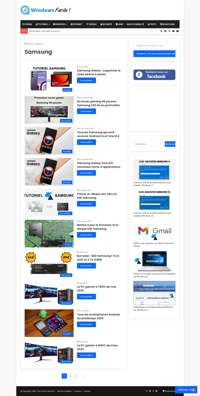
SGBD (120, 24)
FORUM (28, 24)
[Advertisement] (127, 9)
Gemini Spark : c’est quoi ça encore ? (44, 31)
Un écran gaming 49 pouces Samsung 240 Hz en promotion (98, 103)
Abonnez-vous (186, 389)
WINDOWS (60, 24)
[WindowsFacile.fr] (45, 10)
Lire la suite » (86, 80)
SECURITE (107, 24)
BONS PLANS (168, 24)
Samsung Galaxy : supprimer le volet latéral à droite (99, 72)
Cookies (77, 391)
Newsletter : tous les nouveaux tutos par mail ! (156, 54)
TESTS (153, 24)
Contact (87, 391)
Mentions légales (64, 391)
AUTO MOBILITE (136, 24)
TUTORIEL (43, 24)
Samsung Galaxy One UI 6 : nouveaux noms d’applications (98, 165)
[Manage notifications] (193, 390)
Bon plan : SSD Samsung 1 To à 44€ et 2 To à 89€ (98, 258)
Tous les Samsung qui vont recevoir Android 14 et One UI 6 (98, 134)
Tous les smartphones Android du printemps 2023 (98, 316)
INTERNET (77, 24)
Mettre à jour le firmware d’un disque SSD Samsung (98, 227)
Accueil (29, 44)
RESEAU (93, 24)
